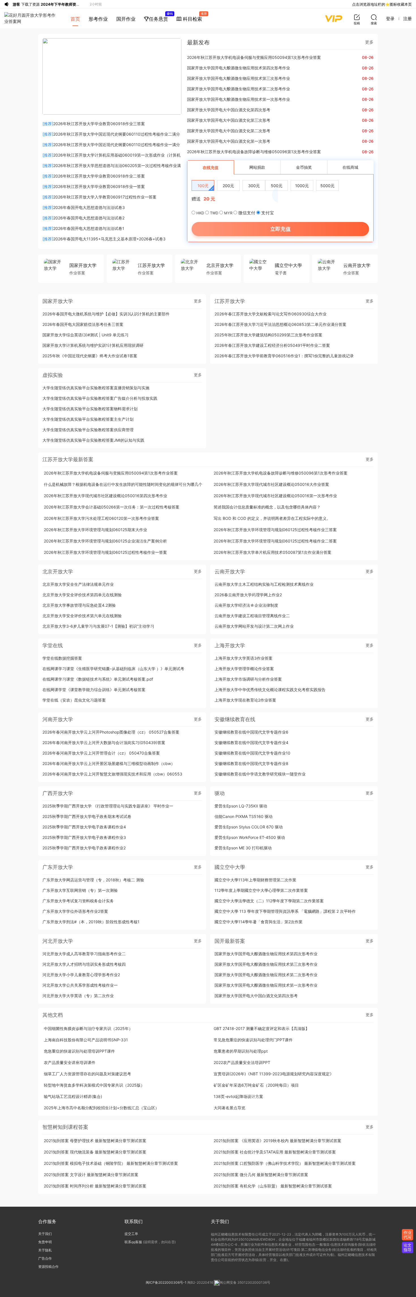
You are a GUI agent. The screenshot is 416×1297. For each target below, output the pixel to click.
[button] (108, 109)
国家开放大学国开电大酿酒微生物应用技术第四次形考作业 (238, 67)
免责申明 (45, 1242)
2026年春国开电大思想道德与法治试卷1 (88, 228)
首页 (75, 19)
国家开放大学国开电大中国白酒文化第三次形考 (228, 120)
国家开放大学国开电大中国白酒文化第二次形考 (228, 130)
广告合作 (45, 1258)
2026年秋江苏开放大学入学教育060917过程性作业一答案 (104, 197)
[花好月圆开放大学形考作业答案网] (31, 18)
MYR (228, 213)
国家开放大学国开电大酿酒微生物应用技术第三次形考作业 (238, 78)
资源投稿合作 (48, 1266)
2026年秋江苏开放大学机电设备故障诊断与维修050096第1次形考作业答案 (254, 151)
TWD (214, 213)
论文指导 (407, 1247)
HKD (200, 213)
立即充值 (280, 229)
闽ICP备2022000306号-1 (166, 1282)
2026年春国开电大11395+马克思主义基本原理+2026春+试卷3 (109, 238)
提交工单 (131, 1234)
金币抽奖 (304, 167)
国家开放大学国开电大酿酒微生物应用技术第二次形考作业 (238, 88)
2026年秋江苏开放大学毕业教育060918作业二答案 (99, 176)
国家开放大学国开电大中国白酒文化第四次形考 (228, 109)
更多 (369, 42)
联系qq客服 (133, 1242)
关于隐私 (45, 1250)
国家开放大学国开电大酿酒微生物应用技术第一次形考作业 (238, 99)
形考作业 (98, 19)
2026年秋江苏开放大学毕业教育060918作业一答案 (99, 186)
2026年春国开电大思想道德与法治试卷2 (89, 217)
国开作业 (126, 19)
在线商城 (350, 167)
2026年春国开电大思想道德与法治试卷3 (89, 207)
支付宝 (267, 212)
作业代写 (407, 1234)
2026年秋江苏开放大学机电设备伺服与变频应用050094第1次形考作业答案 (254, 57)
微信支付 (246, 212)
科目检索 (193, 17)
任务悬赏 (160, 17)
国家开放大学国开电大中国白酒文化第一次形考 (228, 141)
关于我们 (45, 1234)
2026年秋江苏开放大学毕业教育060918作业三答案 (99, 123)
